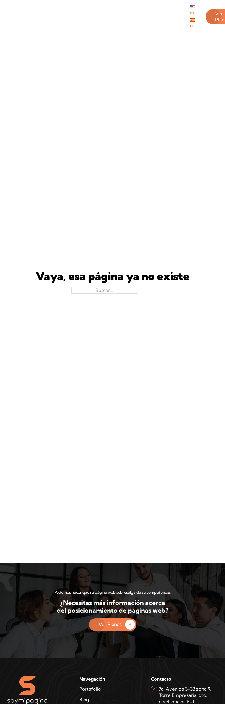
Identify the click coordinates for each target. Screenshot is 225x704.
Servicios (89, 10)
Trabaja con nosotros (147, 16)
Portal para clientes (126, 16)
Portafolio (47, 10)
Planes (69, 10)
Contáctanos (172, 10)
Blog (108, 10)
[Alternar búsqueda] (15, 16)
